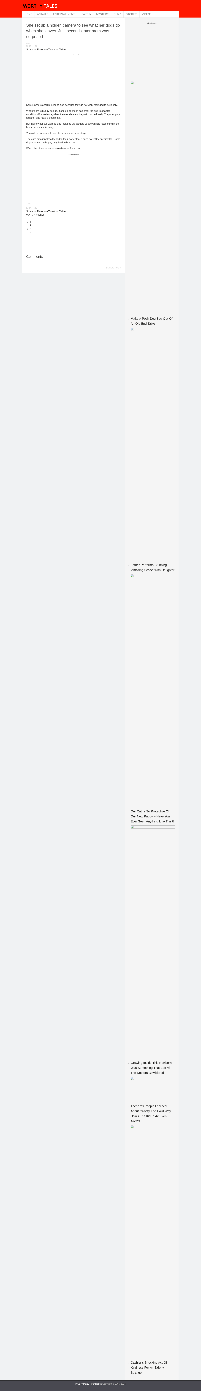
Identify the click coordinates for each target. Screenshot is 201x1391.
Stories (131, 14)
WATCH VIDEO (35, 215)
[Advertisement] (73, 78)
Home (28, 14)
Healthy (85, 14)
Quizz (117, 14)
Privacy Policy (82, 1384)
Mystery (102, 14)
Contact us (96, 1384)
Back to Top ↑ (113, 267)
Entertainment (64, 14)
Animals (42, 14)
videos (147, 14)
